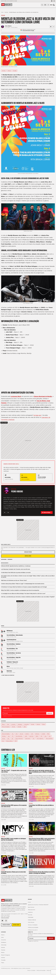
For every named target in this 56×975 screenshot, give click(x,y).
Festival (3, 738)
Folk (41, 736)
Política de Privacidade (41, 970)
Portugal (14, 70)
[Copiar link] (53, 26)
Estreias (32, 724)
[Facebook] (51, 1)
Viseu (45, 736)
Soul (50, 736)
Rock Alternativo (19, 736)
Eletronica (37, 733)
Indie (32, 733)
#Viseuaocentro (31, 909)
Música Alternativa (19, 738)
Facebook (10, 559)
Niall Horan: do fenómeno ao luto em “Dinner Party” (14, 580)
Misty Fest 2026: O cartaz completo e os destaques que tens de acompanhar (20, 590)
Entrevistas (26, 724)
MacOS (37, 736)
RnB (12, 738)
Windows (4, 736)
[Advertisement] (28, 438)
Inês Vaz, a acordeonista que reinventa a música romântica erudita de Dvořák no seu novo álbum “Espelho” (28, 596)
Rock (17, 733)
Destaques (20, 724)
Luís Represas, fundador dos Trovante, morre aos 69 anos (15, 569)
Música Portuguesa (6, 726)
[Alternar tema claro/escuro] (48, 5)
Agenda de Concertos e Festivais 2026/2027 (38, 904)
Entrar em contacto (5, 917)
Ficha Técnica (31, 922)
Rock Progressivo (40, 738)
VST (12, 736)
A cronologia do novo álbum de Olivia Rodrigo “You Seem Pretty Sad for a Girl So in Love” (23, 593)
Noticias (13, 726)
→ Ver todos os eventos (7, 675)
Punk (3, 740)
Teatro (24, 726)
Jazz (9, 736)
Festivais (6, 12)
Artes (8, 724)
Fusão (26, 736)
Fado (33, 738)
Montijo (9, 70)
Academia (30, 912)
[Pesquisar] (42, 5)
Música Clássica (9, 740)
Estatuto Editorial (32, 919)
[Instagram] (54, 1)
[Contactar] (45, 5)
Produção (19, 726)
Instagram (3, 559)
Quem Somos (31, 907)
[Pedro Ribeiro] (6, 490)
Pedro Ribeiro (8, 25)
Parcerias (30, 914)
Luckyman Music (16, 396)
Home (29, 902)
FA (4, 512)
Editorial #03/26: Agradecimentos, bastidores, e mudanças (15, 565)
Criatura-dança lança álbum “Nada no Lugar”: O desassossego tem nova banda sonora (22, 583)
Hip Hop (21, 733)
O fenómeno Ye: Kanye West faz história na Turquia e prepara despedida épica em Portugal (24, 586)
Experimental (27, 738)
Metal (48, 733)
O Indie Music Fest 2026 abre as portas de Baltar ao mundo (16, 572)
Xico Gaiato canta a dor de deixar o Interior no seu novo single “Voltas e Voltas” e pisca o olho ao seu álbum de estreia (28, 576)
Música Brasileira (49, 738)
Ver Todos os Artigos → (46, 512)
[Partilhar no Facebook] (51, 26)
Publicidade (30, 917)
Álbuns (3, 724)
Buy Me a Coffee (28, 555)
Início (2, 12)
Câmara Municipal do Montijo (43, 396)
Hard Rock (31, 736)
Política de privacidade (33, 927)
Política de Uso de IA (32, 929)
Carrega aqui (37, 415)
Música (43, 724)
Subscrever (49, 713)
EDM (16, 740)
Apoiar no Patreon (28, 552)
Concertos (13, 724)
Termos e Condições (32, 924)
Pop (12, 733)
